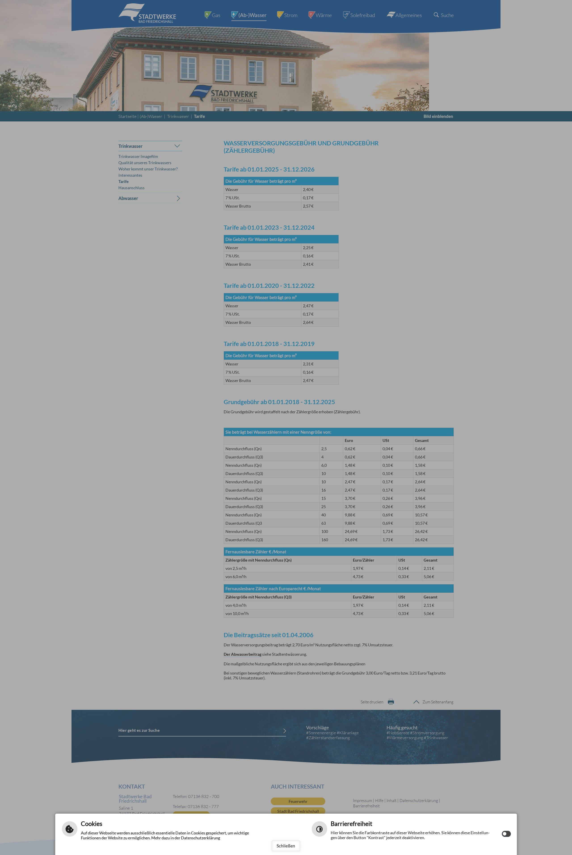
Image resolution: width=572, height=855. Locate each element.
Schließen (286, 845)
